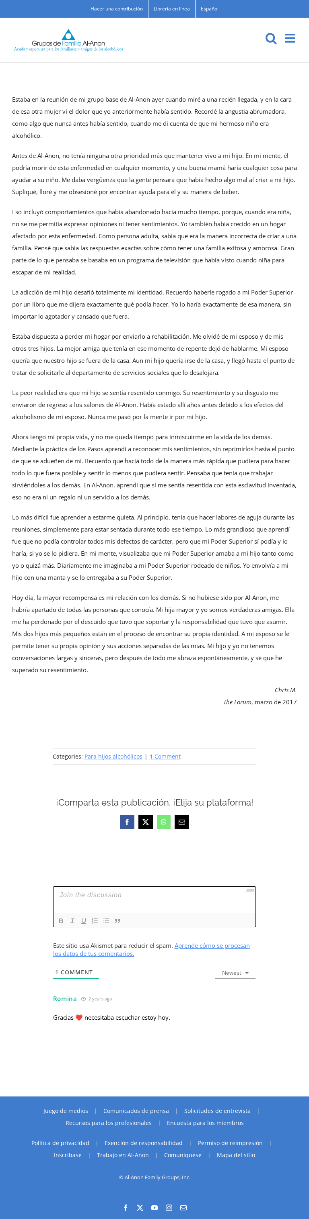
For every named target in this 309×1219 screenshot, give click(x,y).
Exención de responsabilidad (144, 1143)
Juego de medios (65, 1111)
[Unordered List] (106, 921)
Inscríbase (68, 1155)
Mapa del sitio (236, 1155)
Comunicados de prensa (136, 1111)
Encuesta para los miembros (205, 1123)
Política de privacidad (60, 1143)
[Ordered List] (95, 921)
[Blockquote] (117, 921)
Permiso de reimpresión (230, 1143)
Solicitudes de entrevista (217, 1111)
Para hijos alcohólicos (113, 756)
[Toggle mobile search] (271, 38)
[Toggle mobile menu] (291, 38)
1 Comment (165, 756)
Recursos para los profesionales (109, 1123)
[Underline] (83, 921)
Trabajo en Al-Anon (123, 1155)
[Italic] (72, 921)
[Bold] (61, 921)
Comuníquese (183, 1155)
